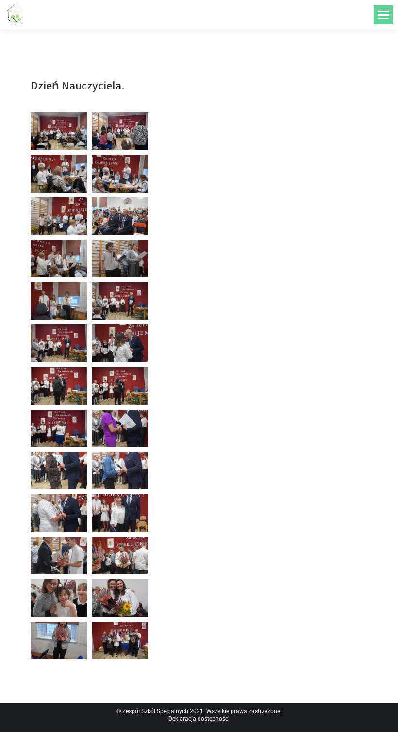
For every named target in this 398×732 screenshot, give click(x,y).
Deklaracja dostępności (199, 718)
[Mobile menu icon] (383, 14)
